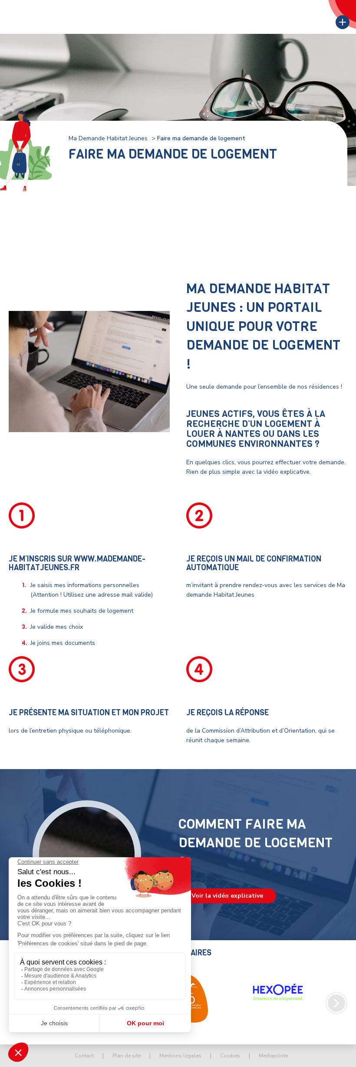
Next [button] (336, 1003)
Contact (84, 1055)
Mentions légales (180, 1055)
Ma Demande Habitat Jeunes (108, 138)
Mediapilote (273, 1055)
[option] (278, 992)
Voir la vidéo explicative (227, 896)
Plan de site (126, 1055)
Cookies (230, 1055)
